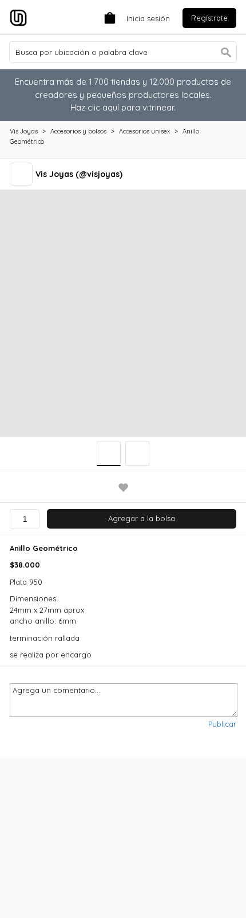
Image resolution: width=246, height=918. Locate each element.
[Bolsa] (107, 16)
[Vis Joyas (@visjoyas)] (22, 173)
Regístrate (209, 17)
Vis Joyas (24, 131)
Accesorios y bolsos (78, 131)
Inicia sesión (148, 18)
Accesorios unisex (144, 131)
